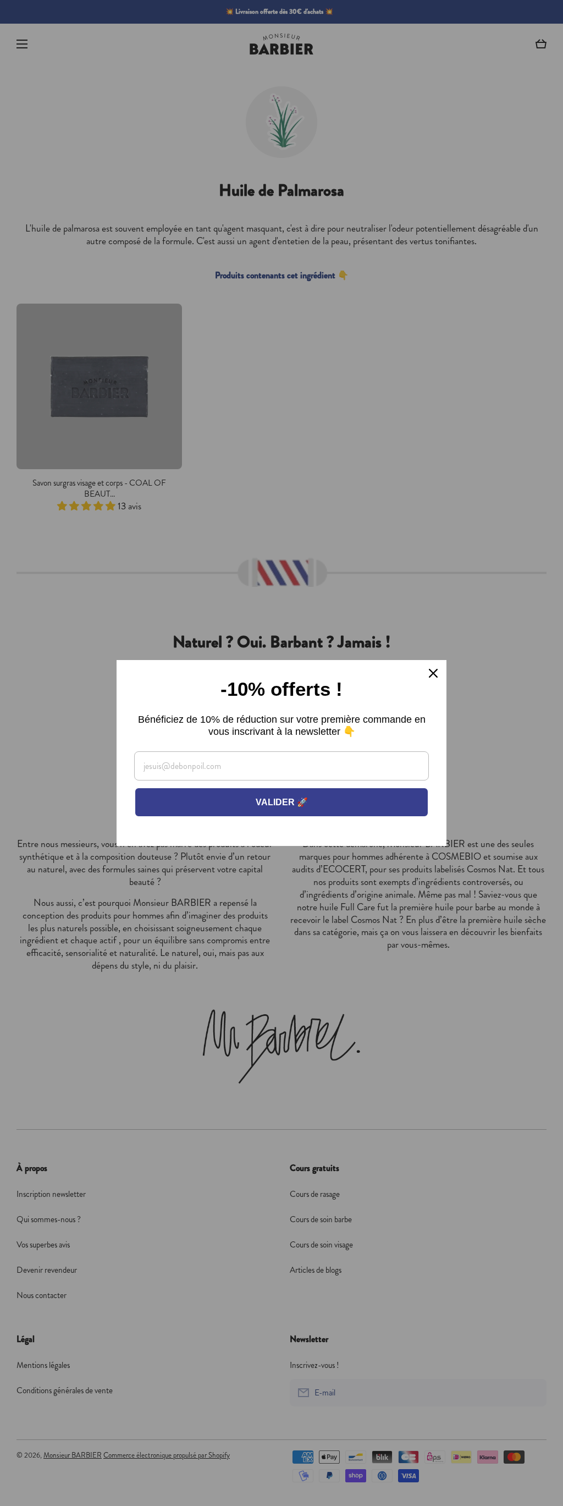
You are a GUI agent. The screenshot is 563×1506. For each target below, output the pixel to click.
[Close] (433, 673)
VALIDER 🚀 (282, 802)
